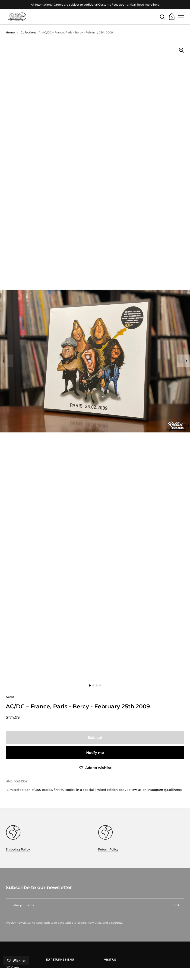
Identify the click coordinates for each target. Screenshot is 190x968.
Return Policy (108, 849)
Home (10, 32)
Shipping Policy (18, 849)
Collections (28, 32)
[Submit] (177, 905)
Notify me (95, 752)
